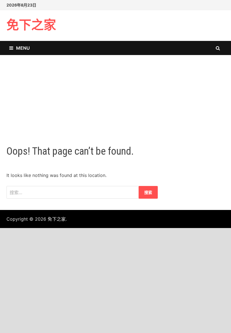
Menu (23, 48)
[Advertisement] (115, 94)
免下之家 (31, 25)
